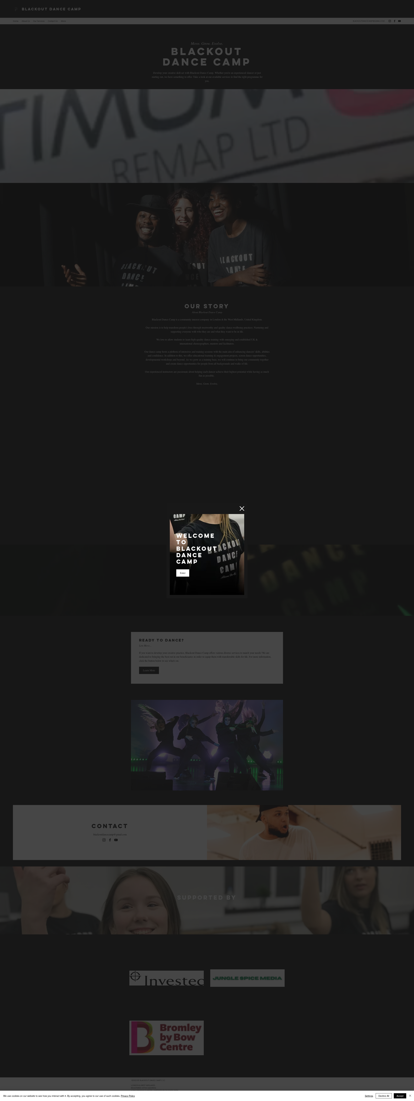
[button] (242, 508)
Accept (400, 1095)
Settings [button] (369, 1095)
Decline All (383, 1095)
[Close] (410, 1095)
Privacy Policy (128, 1095)
